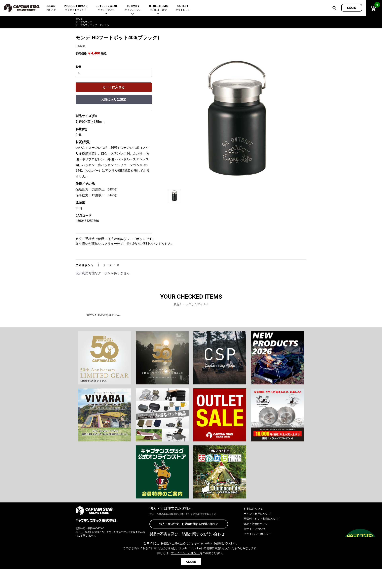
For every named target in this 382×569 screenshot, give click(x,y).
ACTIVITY (133, 8)
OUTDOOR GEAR (106, 8)
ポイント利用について (257, 513)
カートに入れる (113, 87)
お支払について (253, 508)
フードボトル (102, 25)
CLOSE (191, 561)
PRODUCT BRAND (76, 8)
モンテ (79, 19)
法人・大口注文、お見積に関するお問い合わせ (188, 523)
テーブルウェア (84, 22)
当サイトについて (255, 528)
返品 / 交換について (256, 523)
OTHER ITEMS (158, 8)
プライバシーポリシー (257, 533)
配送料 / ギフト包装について (261, 518)
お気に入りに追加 (113, 99)
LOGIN (351, 7)
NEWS (51, 8)
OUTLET (183, 8)
